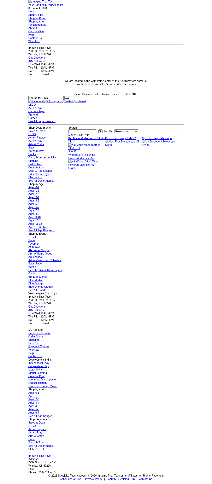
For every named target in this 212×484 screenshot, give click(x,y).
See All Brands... (38, 290)
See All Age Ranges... (41, 230)
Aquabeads (35, 256)
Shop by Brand (37, 18)
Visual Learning (37, 372)
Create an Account (39, 333)
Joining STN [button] (127, 478)
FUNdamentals (37, 24)
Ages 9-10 (34, 217)
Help (31, 34)
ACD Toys (34, 247)
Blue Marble (35, 280)
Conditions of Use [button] (70, 478)
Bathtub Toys (36, 150)
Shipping (33, 339)
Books (32, 154)
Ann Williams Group (40, 253)
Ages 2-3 (33, 194)
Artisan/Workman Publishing (45, 260)
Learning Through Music (42, 386)
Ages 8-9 (33, 213)
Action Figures (37, 137)
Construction (35, 167)
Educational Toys (38, 174)
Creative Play (36, 376)
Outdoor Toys (36, 111)
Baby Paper (35, 263)
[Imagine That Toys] (41, 1)
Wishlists (33, 349)
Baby (31, 147)
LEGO (32, 104)
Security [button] (111, 478)
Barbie (32, 266)
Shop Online (35, 14)
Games (32, 117)
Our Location (36, 31)
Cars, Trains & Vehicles (42, 157)
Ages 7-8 (33, 210)
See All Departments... (41, 121)
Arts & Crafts (36, 144)
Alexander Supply (38, 250)
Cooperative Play (38, 366)
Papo (31, 240)
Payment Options (38, 346)
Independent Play (38, 363)
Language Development (42, 379)
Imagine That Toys (39, 455)
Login (43, 4)
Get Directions (37, 57)
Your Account (55, 4)
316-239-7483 (36, 61)
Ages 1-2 (33, 190)
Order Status (36, 336)
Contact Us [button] (145, 478)
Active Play (35, 108)
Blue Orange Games (40, 286)
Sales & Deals (37, 131)
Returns (33, 343)
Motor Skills (35, 369)
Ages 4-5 (33, 200)
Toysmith (33, 243)
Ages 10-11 (35, 220)
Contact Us (35, 38)
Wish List (34, 41)
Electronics (35, 177)
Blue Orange (35, 283)
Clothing (33, 160)
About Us (34, 28)
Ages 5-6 (33, 203)
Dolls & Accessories (40, 170)
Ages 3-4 (33, 197)
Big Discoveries (37, 276)
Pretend (33, 114)
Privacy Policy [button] (93, 478)
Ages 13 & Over (38, 227)
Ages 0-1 (33, 187)
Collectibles (35, 164)
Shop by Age (36, 21)
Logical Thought (37, 382)
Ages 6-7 (33, 207)
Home (31, 11)
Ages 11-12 (35, 223)
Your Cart (34, 4)
